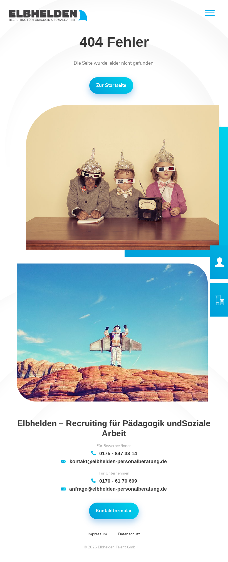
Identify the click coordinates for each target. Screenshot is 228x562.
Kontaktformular (114, 511)
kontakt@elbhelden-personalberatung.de (118, 461)
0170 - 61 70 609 (118, 481)
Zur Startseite (111, 85)
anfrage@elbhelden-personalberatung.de (118, 489)
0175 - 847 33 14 (118, 453)
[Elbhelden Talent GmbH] (48, 15)
